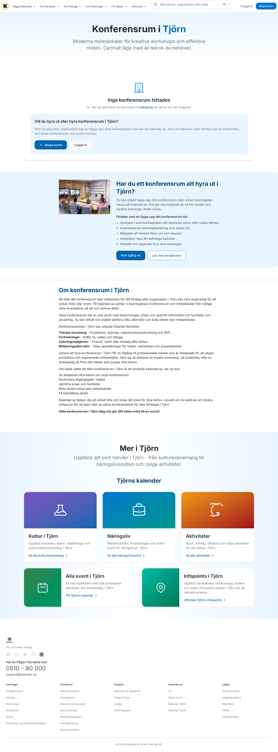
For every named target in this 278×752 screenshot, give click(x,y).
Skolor (9, 716)
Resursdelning (68, 710)
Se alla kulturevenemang (46, 555)
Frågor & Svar (122, 697)
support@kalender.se (21, 674)
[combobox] (190, 4)
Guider (118, 703)
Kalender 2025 (177, 703)
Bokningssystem (69, 691)
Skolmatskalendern (71, 716)
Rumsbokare (67, 697)
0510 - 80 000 (26, 668)
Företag (10, 697)
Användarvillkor (231, 691)
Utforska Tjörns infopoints (203, 600)
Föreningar (12, 703)
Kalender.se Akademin (127, 691)
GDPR (225, 710)
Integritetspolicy (231, 697)
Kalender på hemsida (72, 703)
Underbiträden (230, 716)
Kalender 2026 (177, 710)
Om (170, 691)
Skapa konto (266, 6)
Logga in (246, 6)
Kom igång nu (131, 255)
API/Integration (122, 710)
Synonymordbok (69, 729)
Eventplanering (69, 723)
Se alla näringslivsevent (124, 555)
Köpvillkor (228, 703)
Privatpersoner (14, 691)
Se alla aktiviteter (198, 555)
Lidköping (145, 107)
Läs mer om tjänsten (166, 255)
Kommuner (12, 710)
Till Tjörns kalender (79, 595)
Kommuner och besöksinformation (26, 723)
